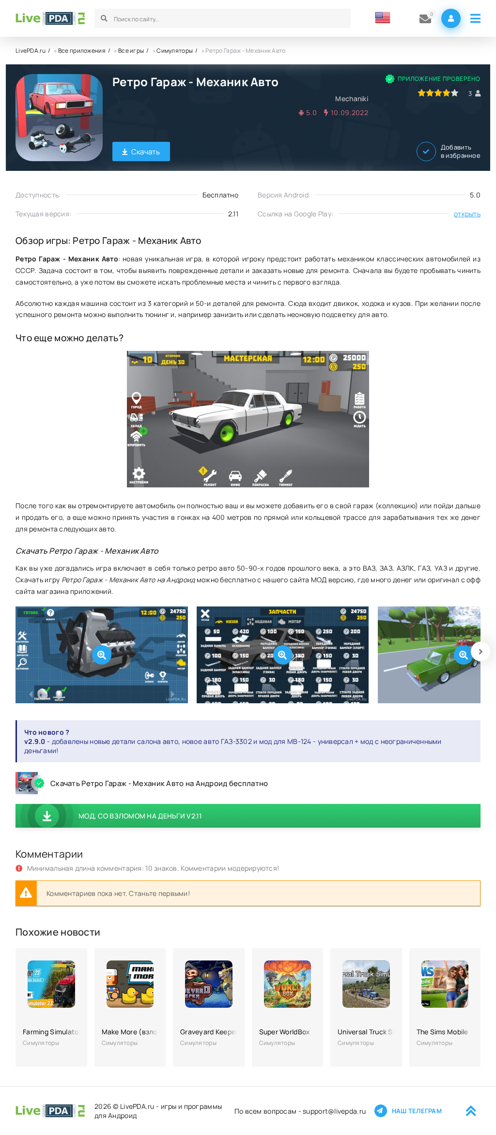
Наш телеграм (417, 1110)
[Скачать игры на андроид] (50, 18)
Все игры (131, 50)
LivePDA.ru (31, 50)
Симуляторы (174, 50)
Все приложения (82, 50)
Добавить (460, 151)
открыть (467, 213)
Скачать (145, 152)
